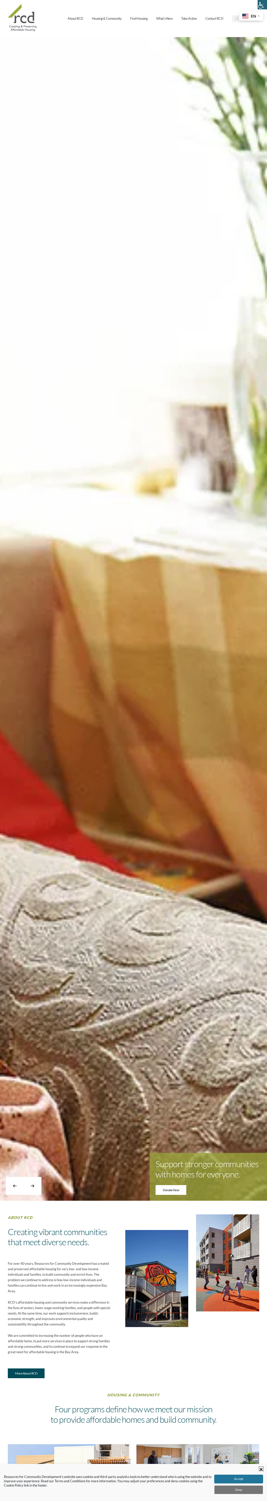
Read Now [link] (169, 1191)
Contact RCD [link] (214, 19)
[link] (262, 4)
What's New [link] (164, 19)
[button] (261, 1469)
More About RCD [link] (26, 1373)
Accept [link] (238, 1479)
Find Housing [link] (139, 19)
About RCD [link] (75, 19)
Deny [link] (238, 1489)
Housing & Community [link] (107, 19)
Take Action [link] (189, 19)
